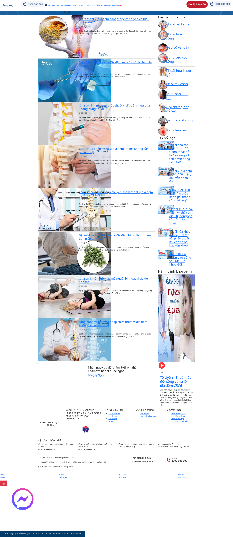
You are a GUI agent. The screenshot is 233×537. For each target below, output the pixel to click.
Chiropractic (62, 5)
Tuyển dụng (113, 421)
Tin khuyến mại (114, 416)
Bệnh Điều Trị (73, 5)
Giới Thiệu (51, 5)
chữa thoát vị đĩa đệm (53, 12)
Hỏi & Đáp (110, 5)
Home (40, 12)
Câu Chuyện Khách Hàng (90, 5)
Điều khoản (144, 413)
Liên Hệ (117, 5)
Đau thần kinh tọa (178, 416)
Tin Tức (103, 5)
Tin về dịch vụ (114, 413)
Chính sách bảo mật (148, 416)
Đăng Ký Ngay (96, 375)
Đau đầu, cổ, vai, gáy (179, 421)
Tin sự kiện (112, 419)
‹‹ (36, 362)
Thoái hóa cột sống (178, 413)
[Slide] (166, 405)
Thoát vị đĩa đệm (177, 419)
